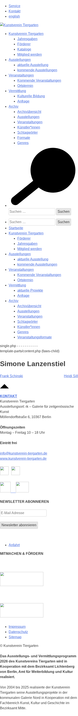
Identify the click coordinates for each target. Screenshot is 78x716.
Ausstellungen (20, 60)
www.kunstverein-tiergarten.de (23, 458)
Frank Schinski (11, 376)
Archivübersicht (29, 112)
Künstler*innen (28, 127)
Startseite (16, 228)
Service (14, 6)
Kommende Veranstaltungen (39, 80)
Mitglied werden (29, 54)
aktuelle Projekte (30, 290)
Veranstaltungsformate (34, 337)
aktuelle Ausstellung (32, 65)
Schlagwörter (27, 132)
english (14, 16)
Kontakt (14, 11)
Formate (23, 138)
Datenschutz (18, 632)
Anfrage (23, 101)
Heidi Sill (71, 376)
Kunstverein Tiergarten (26, 34)
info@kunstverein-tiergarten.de (23, 453)
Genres (23, 143)
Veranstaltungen (21, 75)
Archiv (13, 106)
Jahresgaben (27, 39)
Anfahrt (14, 545)
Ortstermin (25, 86)
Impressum (17, 626)
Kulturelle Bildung (31, 96)
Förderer (24, 44)
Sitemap (15, 637)
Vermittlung (17, 91)
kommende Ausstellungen (37, 70)
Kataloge (24, 49)
